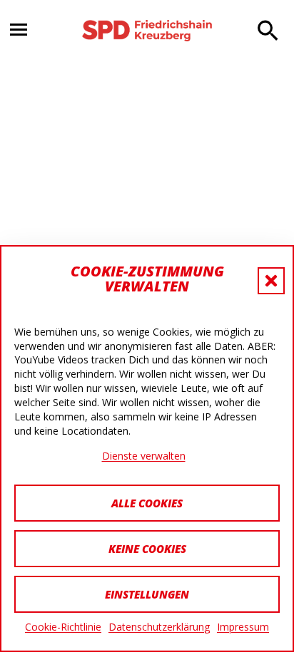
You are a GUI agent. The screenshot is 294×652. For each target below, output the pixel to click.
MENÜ (18, 30)
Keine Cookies (147, 549)
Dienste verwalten (144, 455)
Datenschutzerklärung (159, 626)
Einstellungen (147, 594)
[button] (271, 280)
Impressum (243, 626)
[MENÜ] (25, 31)
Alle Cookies (147, 503)
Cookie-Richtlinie (63, 626)
